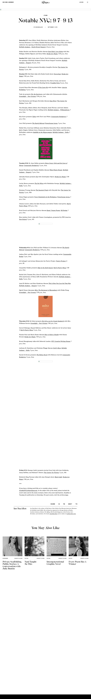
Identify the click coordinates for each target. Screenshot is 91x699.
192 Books (64, 210)
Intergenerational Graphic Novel (55, 563)
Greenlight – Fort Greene (27, 96)
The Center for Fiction (51, 472)
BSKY (70, 504)
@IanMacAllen (53, 513)
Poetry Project (61, 261)
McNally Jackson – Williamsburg (58, 110)
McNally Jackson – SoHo (61, 132)
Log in (81, 2)
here (66, 495)
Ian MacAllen (39, 27)
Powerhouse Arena (51, 123)
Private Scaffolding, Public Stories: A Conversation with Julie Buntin (12, 565)
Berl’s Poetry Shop (60, 268)
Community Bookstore (58, 116)
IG (59, 504)
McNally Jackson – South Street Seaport (32, 47)
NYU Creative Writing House (60, 341)
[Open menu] (87, 2)
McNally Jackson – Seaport (28, 286)
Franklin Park (55, 83)
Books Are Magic (52, 54)
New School (23, 219)
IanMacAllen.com (71, 513)
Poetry (70, 558)
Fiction (26, 558)
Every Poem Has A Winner (77, 563)
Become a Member (8, 2)
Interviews (5, 558)
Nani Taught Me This (30, 563)
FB (64, 504)
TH (76, 504)
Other (45, 15)
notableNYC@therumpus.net (28, 490)
